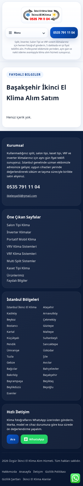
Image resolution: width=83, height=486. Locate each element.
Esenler (11, 393)
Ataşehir (48, 307)
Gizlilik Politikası (55, 471)
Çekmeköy (49, 319)
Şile (45, 356)
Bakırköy (12, 375)
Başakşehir (50, 375)
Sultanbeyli (50, 338)
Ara (12, 439)
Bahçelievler (51, 368)
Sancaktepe (50, 344)
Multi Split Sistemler (21, 261)
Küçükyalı (13, 338)
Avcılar (47, 362)
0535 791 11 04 (23, 186)
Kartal (10, 332)
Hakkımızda (9, 471)
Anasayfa (25, 471)
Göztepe (48, 326)
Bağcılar (12, 368)
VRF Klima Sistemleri (21, 254)
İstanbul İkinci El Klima (21, 307)
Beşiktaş (48, 381)
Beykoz (11, 319)
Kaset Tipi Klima (18, 268)
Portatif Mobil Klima (21, 239)
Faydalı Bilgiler (17, 280)
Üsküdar (48, 350)
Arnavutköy (50, 313)
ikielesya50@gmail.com (22, 196)
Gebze (11, 362)
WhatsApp (36, 439)
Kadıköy (12, 313)
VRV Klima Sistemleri (22, 246)
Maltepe (48, 332)
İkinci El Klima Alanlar (37, 479)
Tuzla (10, 356)
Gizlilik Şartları (11, 479)
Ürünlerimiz (15, 275)
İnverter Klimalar (19, 232)
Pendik (11, 344)
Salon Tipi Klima (18, 225)
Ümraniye (13, 350)
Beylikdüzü (14, 387)
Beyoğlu (48, 387)
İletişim (38, 471)
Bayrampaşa (15, 381)
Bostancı (12, 326)
